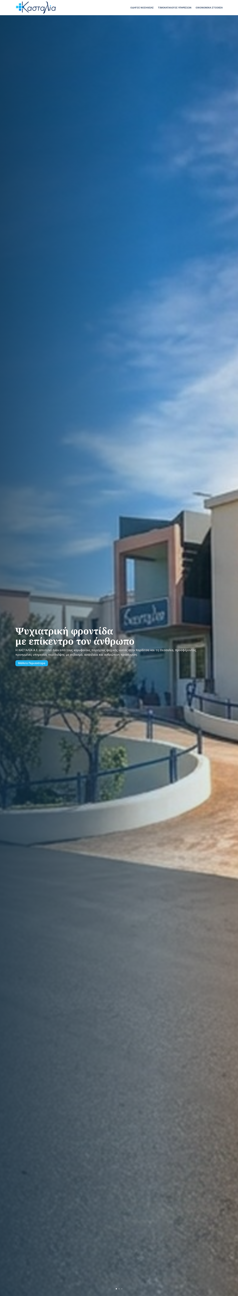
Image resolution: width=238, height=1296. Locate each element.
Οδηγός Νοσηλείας (142, 7)
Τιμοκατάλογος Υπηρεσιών (174, 7)
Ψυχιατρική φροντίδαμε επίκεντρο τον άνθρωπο (75, 636)
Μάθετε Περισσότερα (31, 663)
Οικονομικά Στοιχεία (209, 7)
